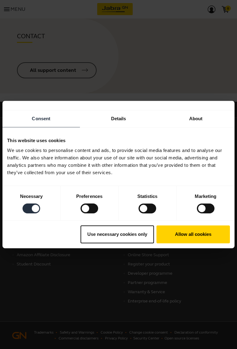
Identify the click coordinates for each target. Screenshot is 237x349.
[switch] (89, 208)
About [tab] (196, 118)
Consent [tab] (41, 118)
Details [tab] (118, 118)
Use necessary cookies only (117, 234)
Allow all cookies (193, 234)
